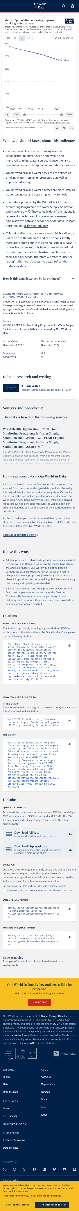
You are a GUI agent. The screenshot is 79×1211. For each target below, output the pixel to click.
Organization (48, 1084)
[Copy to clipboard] (65, 646)
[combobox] (63, 6)
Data (5, 1084)
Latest (6, 1108)
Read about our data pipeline (19, 535)
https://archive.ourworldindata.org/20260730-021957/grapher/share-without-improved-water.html (33, 673)
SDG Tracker (10, 1116)
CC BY (39, 128)
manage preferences (50, 1196)
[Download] (57, 128)
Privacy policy (10, 1180)
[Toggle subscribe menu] (72, 6)
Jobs (43, 1107)
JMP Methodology (36, 225)
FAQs (32, 1043)
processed (46, 329)
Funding (45, 1092)
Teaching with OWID (15, 1124)
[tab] (8, 38)
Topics (6, 1077)
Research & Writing (14, 1140)
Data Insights (10, 1092)
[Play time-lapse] (7, 115)
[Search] (63, 6)
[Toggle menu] (6, 6)
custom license (20, 1035)
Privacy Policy (28, 1196)
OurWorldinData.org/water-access (20, 128)
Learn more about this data (57, 123)
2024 (70, 114)
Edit (65, 38)
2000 (16, 114)
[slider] (25, 114)
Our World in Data (39, 6)
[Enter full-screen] (71, 128)
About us (46, 1077)
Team (44, 1099)
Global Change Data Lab (54, 1016)
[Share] (64, 128)
